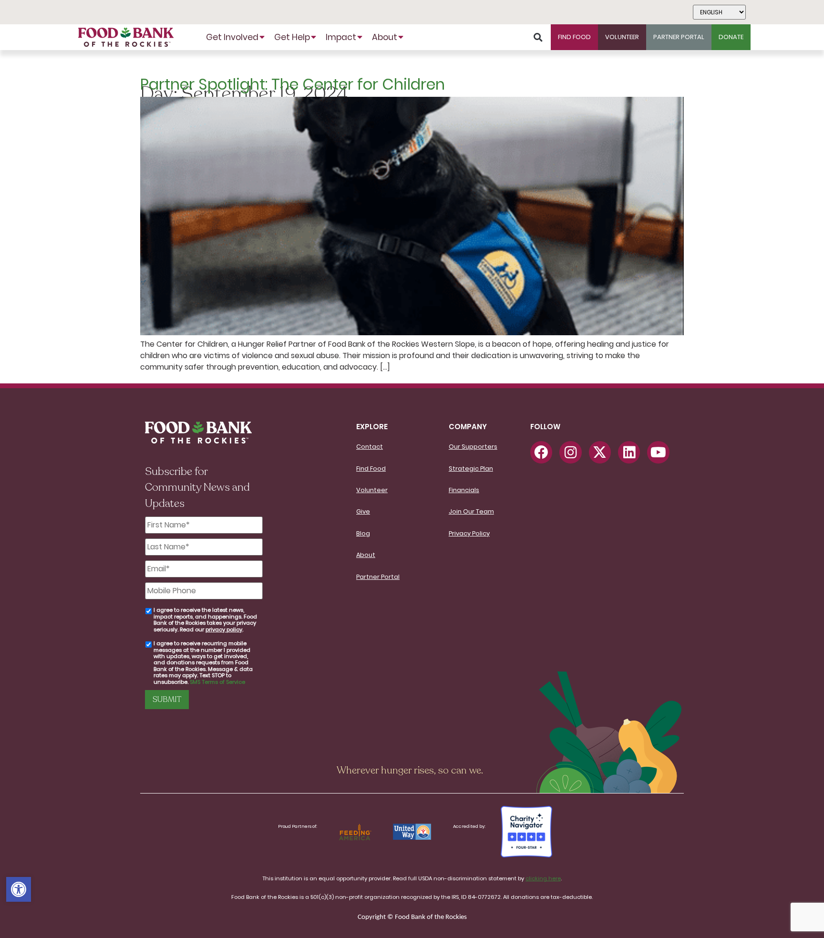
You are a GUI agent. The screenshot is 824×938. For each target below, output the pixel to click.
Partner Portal (378, 577)
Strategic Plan (471, 468)
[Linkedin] (629, 452)
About (384, 37)
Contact (369, 447)
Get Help (292, 37)
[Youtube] (658, 452)
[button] (18, 889)
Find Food (371, 468)
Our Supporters (473, 447)
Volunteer (372, 490)
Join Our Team (471, 511)
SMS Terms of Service (217, 682)
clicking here (543, 878)
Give (363, 511)
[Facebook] (541, 452)
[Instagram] (570, 452)
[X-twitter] (600, 452)
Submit (167, 699)
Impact (341, 37)
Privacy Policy (469, 533)
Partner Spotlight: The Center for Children (292, 84)
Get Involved (232, 37)
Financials (464, 490)
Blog (363, 533)
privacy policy (224, 629)
